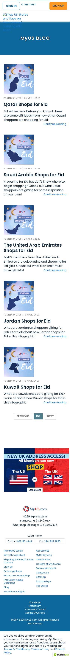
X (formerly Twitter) (35, 609)
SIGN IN (11, 6)
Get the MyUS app (35, 612)
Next (50, 416)
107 (38, 416)
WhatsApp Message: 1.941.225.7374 (35, 525)
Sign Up (8, 566)
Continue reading (54, 124)
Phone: (20, 541)
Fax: (49, 541)
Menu (64, 14)
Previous (22, 416)
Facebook (35, 602)
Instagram (35, 605)
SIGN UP (58, 6)
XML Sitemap (35, 623)
